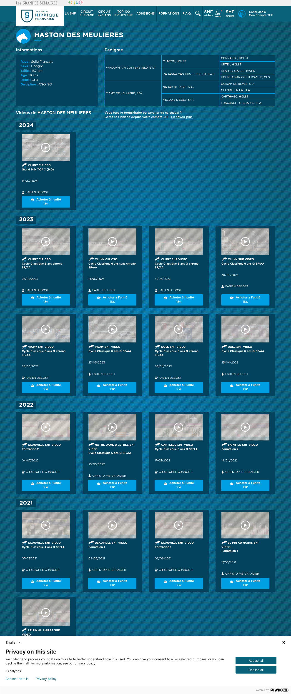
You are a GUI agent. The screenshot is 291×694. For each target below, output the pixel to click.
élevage (87, 13)
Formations (168, 13)
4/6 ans (104, 13)
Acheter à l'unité (48, 201)
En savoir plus (182, 117)
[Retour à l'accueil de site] (40, 16)
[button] (70, 14)
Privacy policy (46, 679)
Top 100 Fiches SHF (123, 13)
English (12, 642)
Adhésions (145, 13)
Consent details (16, 679)
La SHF (70, 13)
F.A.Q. (187, 13)
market (230, 13)
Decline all (255, 670)
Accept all (256, 660)
